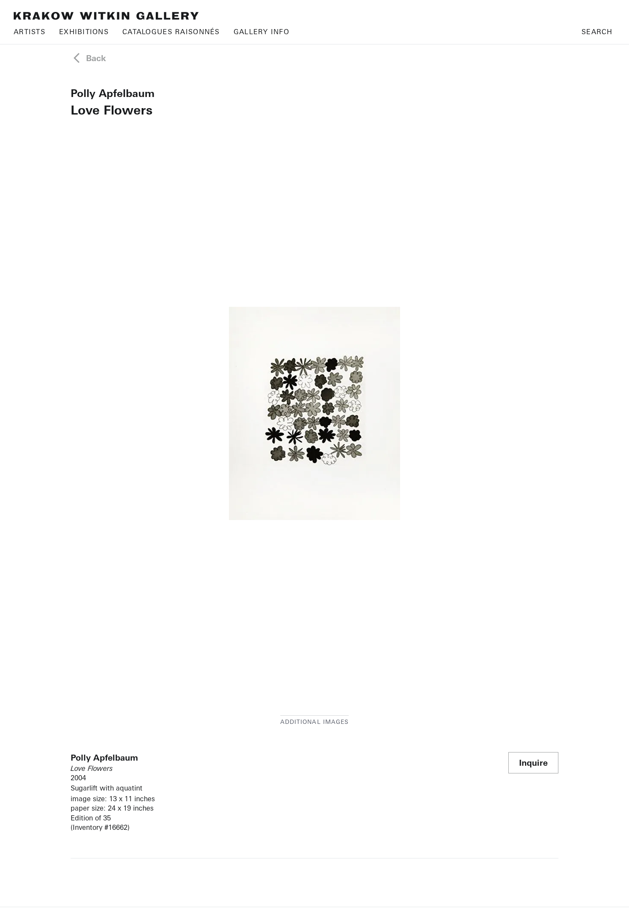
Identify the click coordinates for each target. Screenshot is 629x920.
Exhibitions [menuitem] (84, 31)
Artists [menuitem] (29, 31)
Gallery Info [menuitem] (261, 31)
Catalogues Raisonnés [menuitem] (171, 31)
